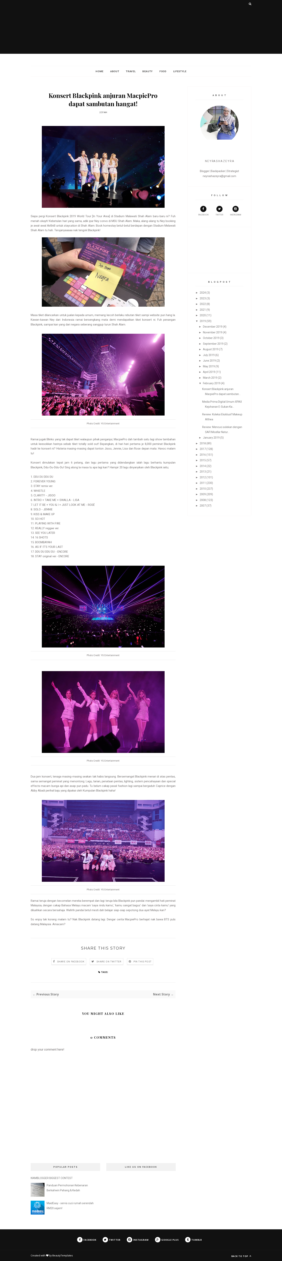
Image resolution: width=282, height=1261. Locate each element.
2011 (203, 482)
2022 (203, 304)
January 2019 (211, 437)
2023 (203, 298)
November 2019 (212, 332)
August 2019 (211, 349)
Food (163, 71)
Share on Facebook (70, 961)
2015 (203, 460)
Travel (131, 71)
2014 (203, 466)
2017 (203, 448)
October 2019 (211, 337)
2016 (203, 454)
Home (99, 71)
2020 (203, 315)
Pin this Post (143, 961)
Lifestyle (179, 71)
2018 (203, 443)
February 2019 (211, 383)
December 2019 (212, 326)
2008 (203, 500)
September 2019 (213, 343)
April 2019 (209, 371)
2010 (203, 488)
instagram (235, 215)
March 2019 (210, 377)
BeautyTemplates (62, 1255)
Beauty (147, 71)
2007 (203, 505)
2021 (203, 309)
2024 (203, 292)
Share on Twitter (108, 961)
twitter (219, 215)
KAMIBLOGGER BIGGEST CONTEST (52, 1178)
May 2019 (209, 366)
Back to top (240, 1256)
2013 (203, 471)
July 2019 (209, 355)
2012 (203, 477)
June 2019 (209, 360)
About (114, 71)
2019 (203, 321)
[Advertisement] (141, 27)
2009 (203, 494)
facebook (203, 215)
